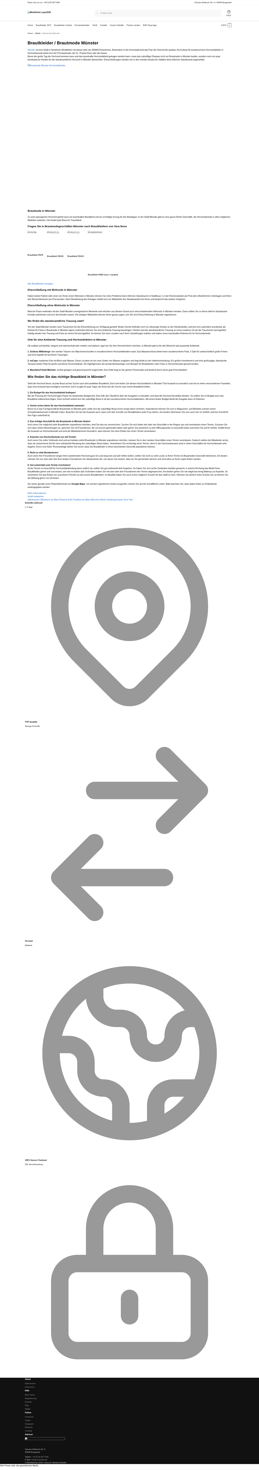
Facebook (29, 1417)
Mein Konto (30, 1395)
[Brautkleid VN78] (35, 241)
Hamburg (111, 500)
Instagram (29, 1424)
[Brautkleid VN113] (75, 242)
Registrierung (30, 1398)
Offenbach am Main (49, 500)
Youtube (28, 1431)
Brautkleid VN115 (55, 256)
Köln (70, 500)
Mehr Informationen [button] (37, 493)
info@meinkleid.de (39, 1460)
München (95, 500)
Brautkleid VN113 (75, 256)
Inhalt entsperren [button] (36, 496)
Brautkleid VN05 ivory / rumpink (103, 274)
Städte (38, 33)
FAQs (228, 15)
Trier (131, 500)
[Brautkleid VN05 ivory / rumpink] (103, 251)
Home (30, 33)
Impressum (30, 1387)
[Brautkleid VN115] (55, 242)
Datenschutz (30, 1383)
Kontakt (28, 1402)
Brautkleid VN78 (35, 255)
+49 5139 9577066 (52, 2)
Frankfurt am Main (81, 500)
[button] (226, 25)
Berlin (103, 500)
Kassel (119, 500)
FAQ (27, 1405)
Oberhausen (34, 500)
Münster (31, 50)
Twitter (28, 1420)
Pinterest (28, 1427)
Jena (125, 500)
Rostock (63, 500)
